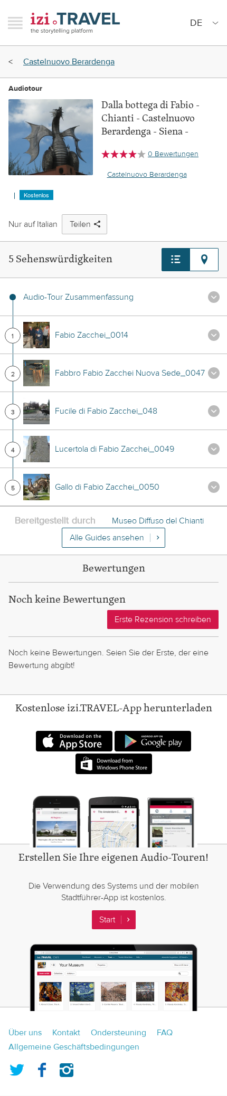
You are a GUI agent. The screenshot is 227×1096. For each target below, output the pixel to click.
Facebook (41, 1068)
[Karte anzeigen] (204, 259)
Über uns (25, 1032)
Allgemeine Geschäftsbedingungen (73, 1047)
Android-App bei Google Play (153, 741)
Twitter (16, 1068)
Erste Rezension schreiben (163, 619)
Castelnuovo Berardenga (69, 61)
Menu (15, 22)
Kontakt (66, 1032)
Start (107, 919)
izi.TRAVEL (75, 23)
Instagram (66, 1068)
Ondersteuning (118, 1032)
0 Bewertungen (173, 154)
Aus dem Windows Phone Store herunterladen (113, 764)
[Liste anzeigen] (176, 259)
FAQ (165, 1032)
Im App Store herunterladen (74, 741)
